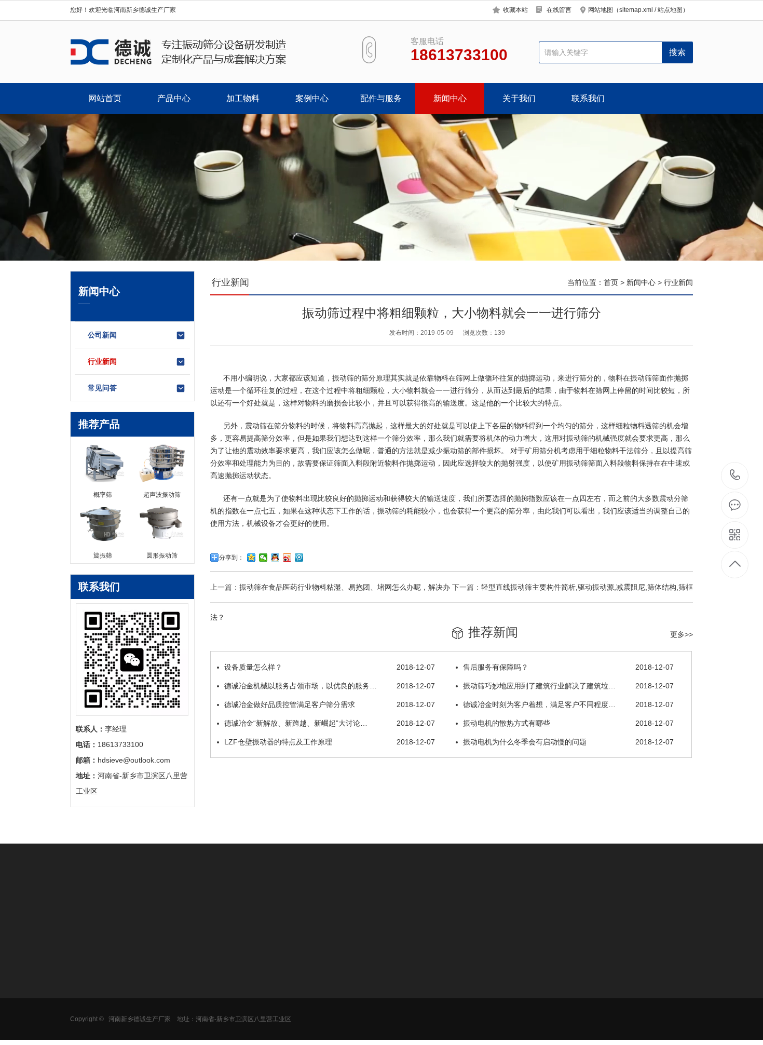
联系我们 (588, 98)
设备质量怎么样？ (329, 667)
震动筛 (256, 426)
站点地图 (670, 9)
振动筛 (343, 378)
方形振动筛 (88, 980)
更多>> (681, 634)
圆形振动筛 (88, 964)
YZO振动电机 (309, 964)
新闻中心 (450, 98)
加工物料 (243, 98)
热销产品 (231, 940)
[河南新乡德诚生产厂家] (203, 52)
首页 (611, 282)
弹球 (294, 1026)
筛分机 (550, 450)
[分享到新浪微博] (287, 557)
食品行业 (156, 964)
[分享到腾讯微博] (299, 557)
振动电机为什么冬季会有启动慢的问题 (568, 742)
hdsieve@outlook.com (462, 999)
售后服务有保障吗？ (568, 667)
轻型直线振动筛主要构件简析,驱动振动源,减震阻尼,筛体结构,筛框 (587, 587)
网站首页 (104, 98)
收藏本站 (515, 9)
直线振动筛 (232, 1011)
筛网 (294, 980)
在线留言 (559, 9)
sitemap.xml (636, 9)
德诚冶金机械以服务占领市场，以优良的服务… (329, 686)
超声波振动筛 (236, 980)
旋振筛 (225, 964)
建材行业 (156, 1026)
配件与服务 (381, 98)
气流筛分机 (88, 995)
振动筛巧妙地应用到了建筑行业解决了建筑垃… (568, 686)
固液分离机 (88, 1026)
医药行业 (156, 980)
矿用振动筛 (88, 1011)
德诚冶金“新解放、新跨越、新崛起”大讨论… (329, 723)
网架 (294, 1011)
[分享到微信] (263, 557)
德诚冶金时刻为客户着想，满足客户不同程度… (568, 704)
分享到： (231, 557)
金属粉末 (156, 1011)
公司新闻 (102, 335)
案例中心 (312, 98)
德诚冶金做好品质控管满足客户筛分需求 (329, 704)
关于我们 (519, 98)
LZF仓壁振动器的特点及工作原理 (329, 742)
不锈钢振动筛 (236, 995)
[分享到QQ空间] (251, 557)
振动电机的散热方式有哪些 (568, 723)
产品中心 (173, 98)
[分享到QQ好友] (275, 557)
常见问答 (102, 388)
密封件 (297, 995)
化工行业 (156, 995)
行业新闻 (102, 361)
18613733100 (735, 476)
